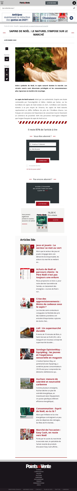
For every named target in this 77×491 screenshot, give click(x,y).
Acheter (55, 220)
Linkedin (66, 489)
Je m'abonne (51, 3)
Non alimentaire (38, 479)
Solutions (39, 475)
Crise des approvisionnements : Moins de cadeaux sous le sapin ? (49, 302)
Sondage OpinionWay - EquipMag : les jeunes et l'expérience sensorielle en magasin (49, 353)
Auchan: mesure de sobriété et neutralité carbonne (48, 381)
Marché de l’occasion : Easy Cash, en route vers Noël (48, 432)
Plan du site (48, 489)
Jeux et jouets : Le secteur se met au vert (48, 246)
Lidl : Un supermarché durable (48, 329)
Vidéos (39, 485)
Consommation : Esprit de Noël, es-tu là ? (48, 410)
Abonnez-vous (28, 489)
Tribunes (38, 481)
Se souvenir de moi (34, 166)
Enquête (38, 473)
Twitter (57, 489)
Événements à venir (38, 483)
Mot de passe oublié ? (34, 169)
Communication (38, 471)
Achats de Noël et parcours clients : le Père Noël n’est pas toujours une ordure (47, 273)
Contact (39, 489)
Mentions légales (15, 489)
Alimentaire (39, 477)
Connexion (43, 160)
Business (38, 469)
